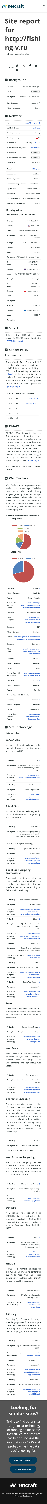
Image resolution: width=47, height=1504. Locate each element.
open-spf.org (12, 386)
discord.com (35, 1307)
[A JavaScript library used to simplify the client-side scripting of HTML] (39, 919)
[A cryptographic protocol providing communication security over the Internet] (39, 760)
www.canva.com (34, 780)
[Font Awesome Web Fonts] (39, 899)
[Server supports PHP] (39, 785)
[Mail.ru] (39, 659)
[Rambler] (39, 680)
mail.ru (26, 675)
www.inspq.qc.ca (20, 637)
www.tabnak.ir (34, 654)
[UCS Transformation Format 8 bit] (39, 1141)
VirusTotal (35, 143)
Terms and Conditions (23, 1496)
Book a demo (23, 1469)
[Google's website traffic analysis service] (39, 1075)
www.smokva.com (33, 1087)
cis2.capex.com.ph (33, 639)
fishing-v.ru (35, 169)
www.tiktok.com (33, 1302)
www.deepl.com (34, 863)
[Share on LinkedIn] (36, 65)
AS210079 (35, 148)
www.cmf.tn (35, 794)
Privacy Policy (37, 1494)
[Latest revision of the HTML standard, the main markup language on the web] (39, 1237)
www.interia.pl (34, 603)
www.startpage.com (32, 860)
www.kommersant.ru (32, 673)
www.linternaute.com (31, 649)
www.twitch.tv (34, 1353)
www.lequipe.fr (34, 1391)
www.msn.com (34, 1254)
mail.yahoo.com (34, 1198)
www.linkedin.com (33, 1257)
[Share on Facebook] (30, 65)
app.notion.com (34, 1374)
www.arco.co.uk (34, 912)
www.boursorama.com (31, 1037)
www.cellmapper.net (32, 1089)
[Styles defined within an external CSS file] (39, 1341)
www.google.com (33, 775)
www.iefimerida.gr (33, 799)
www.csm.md (35, 958)
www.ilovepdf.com (32, 994)
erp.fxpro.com (34, 1305)
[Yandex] (39, 700)
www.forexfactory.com (31, 607)
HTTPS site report (14, 341)
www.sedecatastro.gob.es (30, 909)
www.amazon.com (33, 1196)
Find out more (23, 1460)
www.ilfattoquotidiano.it (30, 605)
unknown (36, 128)
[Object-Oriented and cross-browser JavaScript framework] (39, 943)
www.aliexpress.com (32, 1372)
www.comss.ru (34, 714)
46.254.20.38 (31, 403)
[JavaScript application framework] (39, 963)
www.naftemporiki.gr (31, 651)
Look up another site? (19, 54)
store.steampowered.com (30, 936)
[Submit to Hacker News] (17, 69)
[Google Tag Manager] (39, 982)
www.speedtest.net (32, 620)
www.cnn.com (34, 617)
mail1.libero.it (34, 1394)
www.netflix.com (33, 1252)
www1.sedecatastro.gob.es (30, 914)
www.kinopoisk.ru (33, 716)
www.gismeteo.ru (33, 977)
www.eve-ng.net (33, 955)
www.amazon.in (34, 933)
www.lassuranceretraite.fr (30, 972)
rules (8, 374)
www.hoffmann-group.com (29, 777)
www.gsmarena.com (32, 797)
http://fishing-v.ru (32, 123)
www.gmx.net (35, 1041)
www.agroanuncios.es (32, 1092)
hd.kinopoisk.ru (34, 719)
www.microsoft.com (32, 858)
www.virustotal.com (32, 622)
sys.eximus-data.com (32, 938)
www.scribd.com (33, 1039)
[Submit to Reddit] (17, 65)
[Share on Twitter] (23, 65)
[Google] (39, 588)
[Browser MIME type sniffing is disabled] (39, 1184)
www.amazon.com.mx (31, 1389)
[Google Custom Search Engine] (39, 1027)
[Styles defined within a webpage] (39, 1379)
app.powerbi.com (33, 1355)
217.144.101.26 (32, 398)
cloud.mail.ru (35, 675)
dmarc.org (32, 460)
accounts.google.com (32, 1201)
